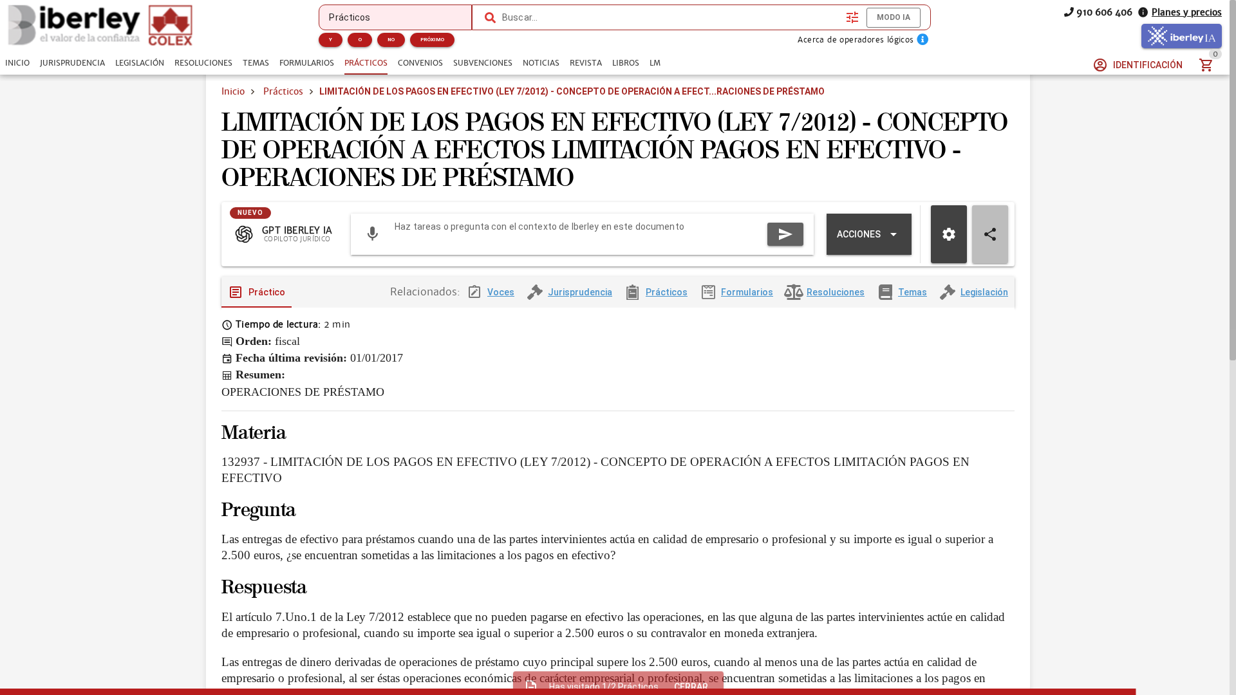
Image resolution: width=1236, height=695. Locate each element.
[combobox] (670, 17)
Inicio (233, 91)
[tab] (17, 63)
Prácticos (283, 91)
